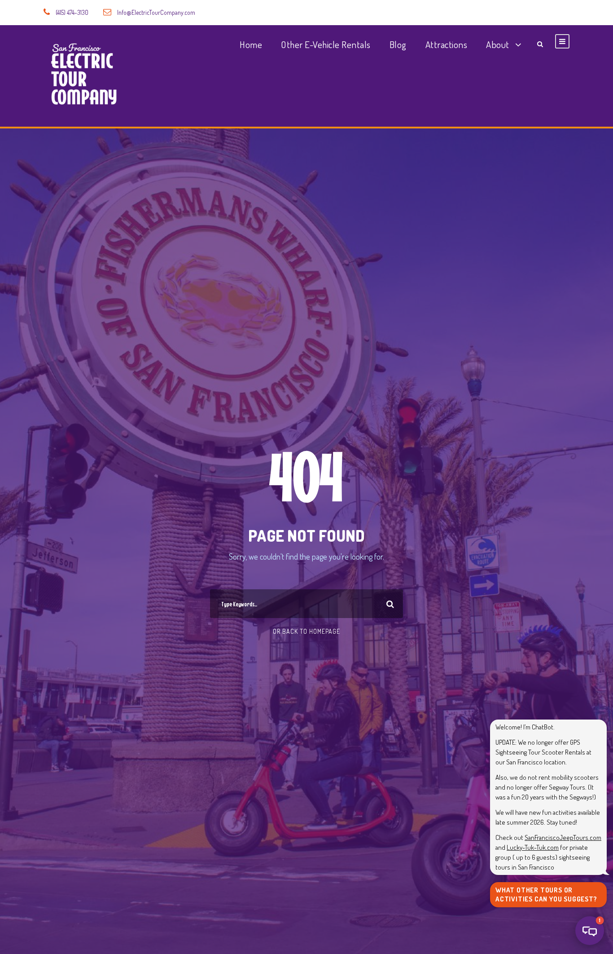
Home (251, 44)
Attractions (446, 44)
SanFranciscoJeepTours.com (563, 837)
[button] (589, 930)
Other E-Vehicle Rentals (326, 44)
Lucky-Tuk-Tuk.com (533, 847)
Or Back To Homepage (306, 631)
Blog (398, 44)
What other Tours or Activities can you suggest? (546, 894)
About (497, 44)
